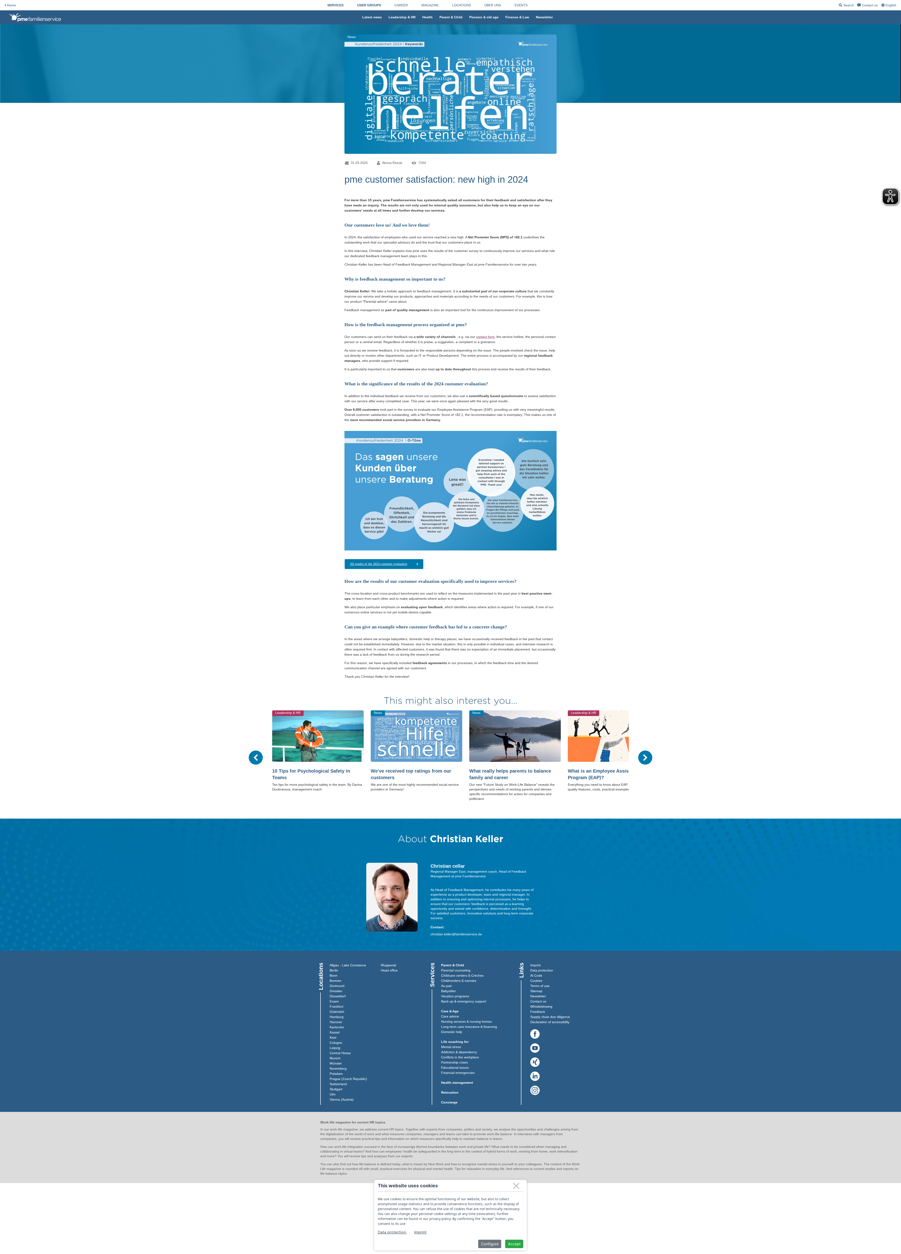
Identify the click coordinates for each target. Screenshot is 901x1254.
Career (401, 5)
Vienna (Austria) (342, 1099)
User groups (369, 5)
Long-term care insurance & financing (469, 1027)
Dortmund (337, 986)
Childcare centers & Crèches (462, 975)
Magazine (430, 5)
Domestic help (451, 1032)
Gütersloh (337, 1012)
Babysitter (448, 991)
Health (427, 17)
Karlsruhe (337, 1027)
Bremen (335, 981)
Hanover (336, 1022)
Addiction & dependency (459, 1052)
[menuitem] (335, 5)
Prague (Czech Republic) (348, 1079)
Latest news (372, 17)
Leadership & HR (402, 17)
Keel (333, 1037)
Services (335, 5)
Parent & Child (450, 17)
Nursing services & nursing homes (466, 1021)
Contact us (870, 5)
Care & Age (450, 1011)
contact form (485, 337)
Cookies (536, 981)
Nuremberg (338, 1068)
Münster (336, 1063)
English (891, 5)
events (521, 5)
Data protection (541, 970)
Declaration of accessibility (549, 1022)
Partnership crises (454, 1062)
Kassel (335, 1032)
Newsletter (544, 17)
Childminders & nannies (458, 981)
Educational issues (455, 1067)
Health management (457, 1082)
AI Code (536, 975)
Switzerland (338, 1084)
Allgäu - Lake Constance (348, 965)
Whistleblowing (541, 1006)
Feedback (537, 1012)
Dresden (336, 991)
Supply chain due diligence (550, 1017)
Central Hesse (340, 1053)
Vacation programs (455, 996)
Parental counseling (455, 970)
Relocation (449, 1092)
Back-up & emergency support (463, 1001)
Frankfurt (336, 1006)
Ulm (333, 1094)
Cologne (336, 1043)
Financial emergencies (458, 1073)
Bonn (333, 975)
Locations (461, 5)
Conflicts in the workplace (460, 1057)
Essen (334, 1001)
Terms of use (540, 986)
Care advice (450, 1016)
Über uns (492, 5)
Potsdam (336, 1074)
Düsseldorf (338, 996)
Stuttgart (336, 1089)
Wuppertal (388, 965)
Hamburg (337, 1017)
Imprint (535, 965)
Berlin (334, 970)
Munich (335, 1058)
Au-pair (446, 986)
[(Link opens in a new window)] (535, 1034)
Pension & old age (484, 17)
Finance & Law (517, 17)
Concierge (449, 1102)
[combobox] (889, 5)
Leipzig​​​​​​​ (335, 1048)
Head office (389, 970)
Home (11, 5)
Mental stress (451, 1047)
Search (846, 6)
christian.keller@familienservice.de (456, 934)
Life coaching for (455, 1042)
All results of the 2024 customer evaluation (378, 564)
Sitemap (536, 991)
